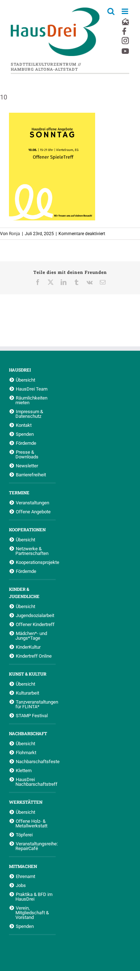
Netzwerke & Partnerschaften (31, 551)
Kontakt (24, 425)
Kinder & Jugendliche (24, 592)
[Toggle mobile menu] (125, 11)
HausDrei (20, 370)
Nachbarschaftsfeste (36, 761)
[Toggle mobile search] (111, 11)
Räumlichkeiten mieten (31, 400)
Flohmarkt (26, 752)
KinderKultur (28, 646)
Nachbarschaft (28, 733)
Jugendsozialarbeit (35, 615)
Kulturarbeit (27, 692)
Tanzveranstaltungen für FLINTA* (35, 704)
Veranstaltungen (32, 502)
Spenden (25, 434)
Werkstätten (25, 802)
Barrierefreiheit (31, 474)
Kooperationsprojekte (36, 562)
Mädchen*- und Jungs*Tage (31, 635)
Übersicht (25, 379)
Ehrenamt (25, 876)
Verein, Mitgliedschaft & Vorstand (32, 912)
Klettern (24, 770)
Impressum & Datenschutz (29, 414)
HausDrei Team (31, 388)
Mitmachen (23, 866)
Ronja (14, 233)
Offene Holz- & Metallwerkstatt (31, 823)
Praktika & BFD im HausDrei (33, 896)
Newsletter (27, 465)
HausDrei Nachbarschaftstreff (35, 781)
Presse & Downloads (26, 454)
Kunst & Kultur (27, 674)
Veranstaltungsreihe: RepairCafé (35, 846)
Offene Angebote (33, 511)
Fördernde (26, 442)
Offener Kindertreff (35, 624)
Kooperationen (27, 529)
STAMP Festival (32, 715)
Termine (19, 492)
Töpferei (24, 834)
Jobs (21, 885)
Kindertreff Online (34, 655)
